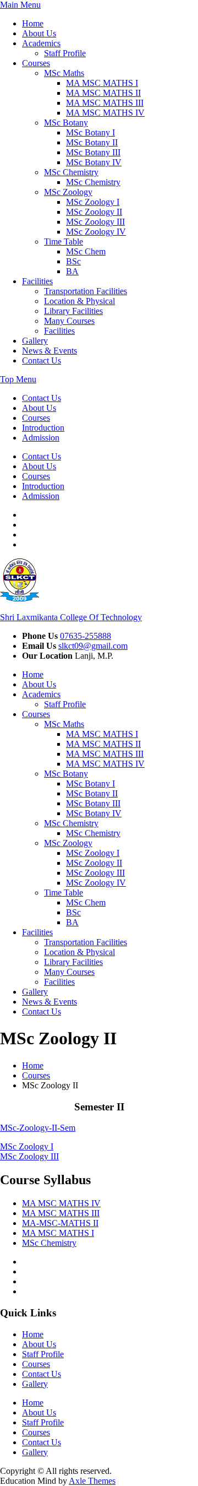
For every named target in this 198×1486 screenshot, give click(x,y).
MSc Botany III (93, 152)
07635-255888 (85, 636)
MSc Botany (66, 122)
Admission (40, 437)
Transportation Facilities (85, 291)
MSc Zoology (68, 192)
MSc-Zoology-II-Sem (37, 1127)
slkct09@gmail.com (93, 645)
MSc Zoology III (95, 221)
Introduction (43, 427)
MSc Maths (64, 73)
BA (72, 271)
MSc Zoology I (92, 202)
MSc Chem (86, 251)
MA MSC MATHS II (103, 92)
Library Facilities (73, 311)
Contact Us (41, 360)
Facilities (37, 281)
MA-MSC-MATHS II (60, 1223)
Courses (36, 63)
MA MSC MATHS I (102, 83)
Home (32, 23)
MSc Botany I (90, 132)
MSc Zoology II (94, 211)
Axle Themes (92, 1480)
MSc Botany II (92, 142)
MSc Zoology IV (96, 231)
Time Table (63, 241)
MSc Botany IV (94, 162)
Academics (41, 43)
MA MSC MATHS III (105, 102)
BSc (73, 261)
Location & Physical (79, 301)
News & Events (49, 350)
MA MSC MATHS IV (105, 112)
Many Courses (69, 321)
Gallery (35, 340)
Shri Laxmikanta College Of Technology (71, 617)
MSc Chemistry (71, 172)
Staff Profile (65, 53)
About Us (39, 33)
